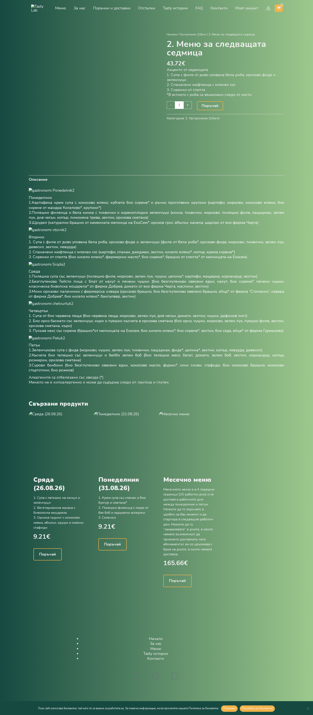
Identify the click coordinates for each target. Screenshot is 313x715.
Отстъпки (146, 8)
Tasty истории (175, 8)
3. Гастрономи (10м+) (202, 118)
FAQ (199, 8)
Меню (60, 8)
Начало (172, 34)
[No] (308, 708)
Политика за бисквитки (257, 708)
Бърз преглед (59, 470)
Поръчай (210, 105)
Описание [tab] (38, 179)
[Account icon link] (268, 8)
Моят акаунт (246, 8)
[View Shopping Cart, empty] (279, 8)
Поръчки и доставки (112, 8)
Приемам (229, 708)
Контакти (219, 8)
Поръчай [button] (47, 554)
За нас (79, 8)
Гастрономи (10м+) (193, 34)
